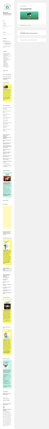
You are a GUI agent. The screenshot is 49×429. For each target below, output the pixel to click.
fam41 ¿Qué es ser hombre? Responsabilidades (7, 98)
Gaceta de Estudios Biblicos (7, 13)
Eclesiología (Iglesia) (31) (7, 59)
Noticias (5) (5, 62)
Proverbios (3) (6, 64)
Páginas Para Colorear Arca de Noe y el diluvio (7, 159)
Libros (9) (5, 61)
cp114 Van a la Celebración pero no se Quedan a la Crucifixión (7, 195)
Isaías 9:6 (4, 315)
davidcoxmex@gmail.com (6, 41)
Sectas (4, 28)
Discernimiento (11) (6, 57)
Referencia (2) (6, 65)
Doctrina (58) (5, 58)
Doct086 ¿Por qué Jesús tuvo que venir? (7, 321)
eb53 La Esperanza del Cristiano (7, 351)
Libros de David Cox (6, 358)
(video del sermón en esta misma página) (6, 352)
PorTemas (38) (6, 63)
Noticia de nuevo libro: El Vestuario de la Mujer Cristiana (7, 153)
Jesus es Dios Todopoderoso (7, 117)
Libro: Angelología (6, 361)
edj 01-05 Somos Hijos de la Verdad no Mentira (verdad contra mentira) (7, 146)
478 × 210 (29, 25)
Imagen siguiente (23, 6)
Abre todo (4, 53)
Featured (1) (5, 60)
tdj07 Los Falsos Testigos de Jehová (7, 263)
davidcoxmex (8, 43)
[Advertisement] (7, 217)
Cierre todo (8, 53)
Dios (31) (5, 56)
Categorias (4, 23)
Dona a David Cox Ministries (7, 76)
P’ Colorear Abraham (6, 163)
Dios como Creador (5, 120)
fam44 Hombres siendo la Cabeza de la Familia (6, 99)
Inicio (4, 20)
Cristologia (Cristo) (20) (7, 54)
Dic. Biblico (7, 26)
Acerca (4, 21)
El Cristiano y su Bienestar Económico (7, 410)
